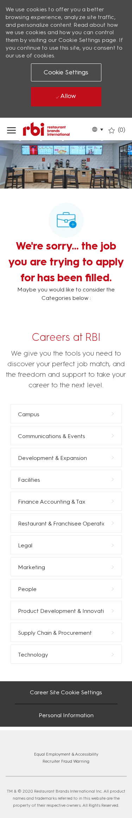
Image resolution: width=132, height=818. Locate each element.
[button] (97, 129)
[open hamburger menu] (11, 129)
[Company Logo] (57, 129)
